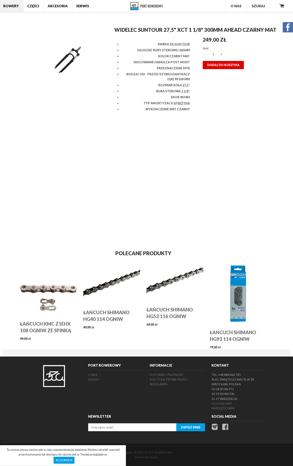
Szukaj (258, 6)
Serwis (82, 6)
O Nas (236, 6)
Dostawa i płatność (167, 374)
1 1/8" (185, 91)
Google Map (221, 403)
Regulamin (158, 384)
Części (33, 6)
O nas (92, 374)
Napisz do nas (222, 408)
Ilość (206, 48)
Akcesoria (58, 6)
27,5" (186, 85)
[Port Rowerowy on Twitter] (214, 428)
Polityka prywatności (169, 379)
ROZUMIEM (64, 460)
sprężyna (182, 103)
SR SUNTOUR (180, 44)
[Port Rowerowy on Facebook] (225, 428)
